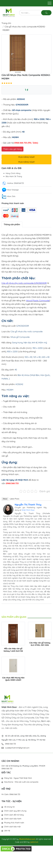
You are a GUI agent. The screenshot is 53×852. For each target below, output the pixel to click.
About (5, 499)
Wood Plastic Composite (37, 300)
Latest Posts (14, 499)
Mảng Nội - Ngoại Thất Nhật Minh (18, 778)
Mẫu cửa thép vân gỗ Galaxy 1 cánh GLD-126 (13, 649)
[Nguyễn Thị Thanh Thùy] (8, 509)
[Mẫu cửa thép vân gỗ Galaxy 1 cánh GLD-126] (13, 633)
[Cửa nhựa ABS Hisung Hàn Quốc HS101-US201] (13, 665)
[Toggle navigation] (49, 3)
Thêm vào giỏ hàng (12, 149)
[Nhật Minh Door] (9, 12)
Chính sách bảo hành (12, 818)
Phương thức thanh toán (14, 822)
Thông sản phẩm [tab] (12, 224)
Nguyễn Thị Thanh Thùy (28, 504)
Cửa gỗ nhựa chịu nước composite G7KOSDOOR (24, 283)
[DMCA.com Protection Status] (16, 848)
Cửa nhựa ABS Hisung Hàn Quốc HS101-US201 (13, 679)
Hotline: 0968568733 (15, 183)
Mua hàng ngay (26, 157)
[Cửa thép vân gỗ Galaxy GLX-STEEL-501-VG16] (39, 630)
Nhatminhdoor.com (27, 839)
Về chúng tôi (9, 807)
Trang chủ (6, 23)
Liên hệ (7, 830)
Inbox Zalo (11, 196)
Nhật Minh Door (28, 510)
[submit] (46, 12)
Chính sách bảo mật (12, 826)
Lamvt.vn (34, 842)
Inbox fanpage (13, 190)
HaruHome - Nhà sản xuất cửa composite (21, 782)
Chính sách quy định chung (15, 811)
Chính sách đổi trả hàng (14, 815)
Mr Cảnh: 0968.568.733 (11, 794)
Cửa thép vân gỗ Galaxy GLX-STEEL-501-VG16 (39, 644)
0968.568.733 (7, 768)
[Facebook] (48, 505)
